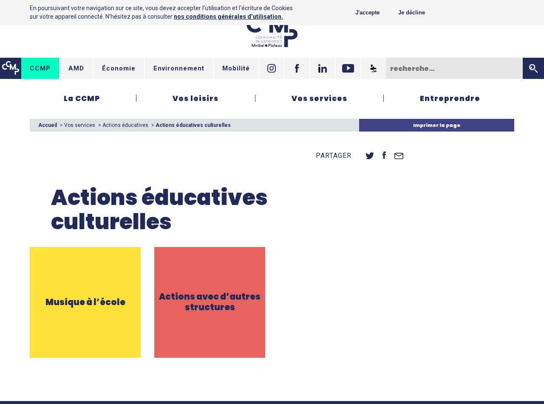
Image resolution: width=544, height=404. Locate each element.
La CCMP (82, 98)
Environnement (178, 68)
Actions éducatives (125, 125)
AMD (76, 68)
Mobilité (236, 68)
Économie (119, 68)
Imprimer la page (436, 125)
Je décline (411, 12)
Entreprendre (450, 98)
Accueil (47, 125)
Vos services (319, 98)
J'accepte (367, 12)
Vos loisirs (195, 98)
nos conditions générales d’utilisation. (228, 16)
